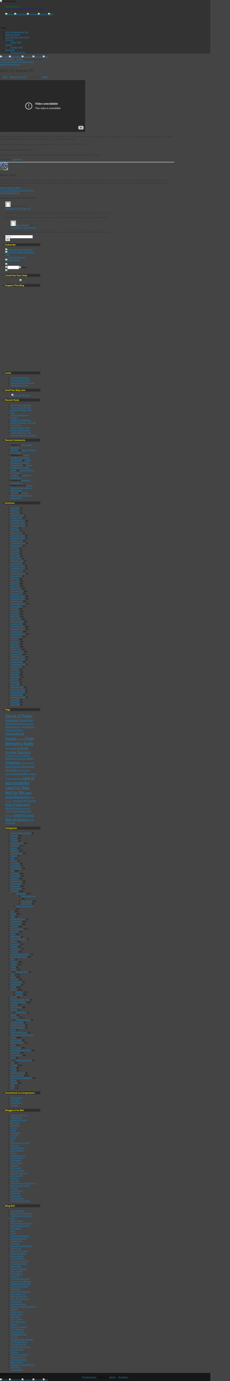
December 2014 (18, 535)
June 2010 (15, 672)
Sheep (13, 1015)
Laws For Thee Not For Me (17, 790)
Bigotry (14, 848)
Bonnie (14, 1127)
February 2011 (17, 651)
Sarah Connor (17, 1191)
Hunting (14, 946)
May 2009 (15, 682)
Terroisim (9, 816)
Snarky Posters (17, 1332)
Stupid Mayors (17, 1042)
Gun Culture (16, 924)
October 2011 (17, 631)
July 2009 (15, 679)
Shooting (18, 808)
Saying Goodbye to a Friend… (20, 456)
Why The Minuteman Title (16, 32)
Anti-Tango (15, 1100)
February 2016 (17, 515)
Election (19, 992)
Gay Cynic (15, 1145)
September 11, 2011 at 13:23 (23, 227)
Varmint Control (18, 1073)
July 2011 (15, 639)
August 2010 (16, 667)
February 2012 (17, 621)
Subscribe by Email (16, 257)
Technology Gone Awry (21, 1050)
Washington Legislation (21, 1078)
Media (13, 969)
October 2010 (17, 662)
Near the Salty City (19, 1173)
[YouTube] (43, 14)
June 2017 (15, 510)
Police (13, 987)
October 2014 (17, 540)
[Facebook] (32, 14)
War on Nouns (16, 819)
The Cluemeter (17, 1198)
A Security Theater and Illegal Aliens (17, 62)
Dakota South (16, 1241)
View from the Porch (20, 1354)
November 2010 (18, 659)
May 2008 (15, 702)
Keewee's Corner (18, 1155)
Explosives (10, 758)
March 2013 (16, 588)
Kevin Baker (16, 1160)
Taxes (13, 1045)
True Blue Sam (17, 1349)
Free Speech (16, 888)
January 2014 (16, 563)
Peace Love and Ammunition (23, 1306)
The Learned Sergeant (20, 1201)
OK (8, 240)
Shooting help (17, 1022)
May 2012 (15, 614)
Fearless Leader (24, 758)
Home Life (15, 944)
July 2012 (15, 609)
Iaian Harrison (17, 1150)
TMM (5, 77)
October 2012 (17, 601)
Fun (12, 911)
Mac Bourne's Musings (21, 1281)
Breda (13, 1233)
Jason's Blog (16, 1266)
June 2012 (15, 611)
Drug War (9, 755)
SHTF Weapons (17, 1329)
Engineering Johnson (20, 1143)
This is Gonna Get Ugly (21, 407)
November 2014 (18, 538)
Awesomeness (17, 843)
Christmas (15, 863)
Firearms (12, 762)
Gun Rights (21, 893)
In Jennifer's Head (19, 1263)
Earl (12, 1140)
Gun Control (26, 901)
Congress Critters (14, 730)
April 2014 (15, 556)
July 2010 (15, 669)
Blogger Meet (22, 972)
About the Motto (12, 34)
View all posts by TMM (11, 188)
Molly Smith (16, 1168)
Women (14, 1083)
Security (9, 808)
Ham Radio (15, 936)
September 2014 (18, 543)
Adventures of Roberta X (21, 1213)
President (18, 801)
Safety (26, 805)
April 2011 (15, 646)
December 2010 (18, 656)
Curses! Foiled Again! (20, 1236)
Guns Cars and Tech (19, 1261)
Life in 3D (15, 1276)
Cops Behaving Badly (19, 740)
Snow (13, 1030)
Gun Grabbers (17, 929)
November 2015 (18, 523)
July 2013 (15, 578)
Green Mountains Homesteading (18, 1254)
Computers (15, 866)
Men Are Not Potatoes (20, 1291)
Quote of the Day (18, 1002)
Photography (16, 982)
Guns (13, 934)
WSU (13, 1085)
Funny (13, 914)
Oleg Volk (15, 1180)
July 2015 (15, 528)
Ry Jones (14, 1105)
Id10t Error (15, 949)
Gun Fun (14, 926)
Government (16, 921)
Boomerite (29, 724)
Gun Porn (15, 931)
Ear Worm (15, 873)
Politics (14, 989)
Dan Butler (15, 1133)
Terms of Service (18, 52)
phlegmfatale (17, 465)
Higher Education (18, 939)
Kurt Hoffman (17, 1274)
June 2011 (15, 641)
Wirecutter (15, 1367)
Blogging (15, 850)
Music (13, 977)
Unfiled (19, 59)
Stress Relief (16, 1040)
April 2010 (15, 677)
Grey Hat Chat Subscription (17, 37)
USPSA (13, 1070)
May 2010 (15, 674)
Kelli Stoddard (17, 1158)
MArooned (15, 1289)
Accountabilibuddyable (21, 833)
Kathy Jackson (17, 1271)
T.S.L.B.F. (14, 1337)
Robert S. (15, 1324)
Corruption (11, 748)
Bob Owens (16, 1228)
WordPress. (123, 1377)
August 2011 (16, 636)
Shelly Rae (15, 1193)
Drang (13, 470)
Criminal (22, 748)
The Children (16, 1055)
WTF (12, 1088)
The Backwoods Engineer (22, 1339)
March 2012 (16, 619)
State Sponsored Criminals (22, 383)
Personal (14, 979)
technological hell (22, 811)
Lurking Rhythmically (20, 1279)
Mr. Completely (17, 1170)
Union (13, 1068)
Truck (13, 1057)
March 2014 (16, 558)
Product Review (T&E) (20, 999)
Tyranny (19, 815)
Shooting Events (23, 1020)
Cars (13, 858)
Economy (18, 756)
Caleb (13, 1130)
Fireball (22, 763)
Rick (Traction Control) (20, 1186)
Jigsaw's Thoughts (19, 1269)
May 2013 (15, 583)
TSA (12, 1062)
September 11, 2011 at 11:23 (18, 208)
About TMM (16, 42)
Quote (32, 801)
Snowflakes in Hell (19, 1334)
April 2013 (15, 586)
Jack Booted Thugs (19, 956)
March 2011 (16, 649)
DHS (12, 871)
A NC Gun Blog (17, 1210)
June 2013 (15, 581)
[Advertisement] (20, 329)
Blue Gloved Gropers (19, 722)
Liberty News (16, 1163)
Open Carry (26, 903)
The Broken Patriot (19, 1342)
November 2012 (18, 598)
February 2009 (17, 687)
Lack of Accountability (19, 780)
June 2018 (15, 508)
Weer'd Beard (17, 1362)
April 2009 (15, 684)
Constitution (16, 868)
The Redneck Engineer (21, 1347)
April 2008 (15, 704)
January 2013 (16, 593)
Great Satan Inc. (18, 1148)
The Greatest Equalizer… (21, 405)
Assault (14, 838)
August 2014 (16, 545)
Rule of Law (13, 805)
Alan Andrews (17, 1097)
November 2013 (18, 568)
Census (14, 861)
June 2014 (15, 550)
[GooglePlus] (20, 14)
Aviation (14, 840)
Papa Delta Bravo (18, 1304)
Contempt (20, 739)
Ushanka (14, 1352)
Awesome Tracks (16, 720)
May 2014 (15, 553)
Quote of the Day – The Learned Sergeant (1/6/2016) (23, 434)
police (24, 797)
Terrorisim (15, 1052)
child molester (27, 727)
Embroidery (21, 1012)
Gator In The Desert (19, 1251)
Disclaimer (10, 50)
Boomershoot (12, 727)
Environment (16, 883)
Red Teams (15, 1317)
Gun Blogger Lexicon (20, 378)
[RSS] (51, 14)
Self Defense (16, 1007)
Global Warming (18, 919)
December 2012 (18, 596)
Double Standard (18, 752)
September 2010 (18, 664)
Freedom (30, 763)
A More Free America (10, 64)
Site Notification (18, 1027)
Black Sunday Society (20, 1226)
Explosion (26, 756)
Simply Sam (16, 1196)
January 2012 (16, 624)
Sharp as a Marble (19, 1327)
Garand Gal (16, 1248)
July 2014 (15, 548)
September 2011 (18, 634)
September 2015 (18, 525)
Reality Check (16, 1311)
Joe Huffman (16, 1102)
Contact (8, 45)
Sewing (14, 1009)
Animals (14, 835)
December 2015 (18, 520)
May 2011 (15, 644)
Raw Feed (27, 249)
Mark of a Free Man (19, 1286)
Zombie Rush (16, 1370)
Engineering (16, 881)
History (14, 941)
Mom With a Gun (18, 1294)
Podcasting (15, 984)
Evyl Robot (15, 1243)
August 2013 (16, 576)
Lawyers (14, 962)
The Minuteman (12, 6)
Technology (16, 1047)
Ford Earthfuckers (24, 1060)
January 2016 (16, 518)
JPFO (13, 959)
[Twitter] (9, 14)
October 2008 (17, 694)
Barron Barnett (22, 225)
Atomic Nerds (17, 1221)
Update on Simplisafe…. (21, 420)
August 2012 (16, 606)
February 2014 (17, 561)
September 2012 (18, 603)
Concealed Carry (28, 896)
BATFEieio (15, 845)
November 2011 (18, 629)
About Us (9, 40)
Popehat (14, 1309)
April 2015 (15, 530)
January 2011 (16, 654)
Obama (19, 994)
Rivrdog (14, 1188)
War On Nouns (17, 1075)
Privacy (14, 997)
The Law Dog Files (19, 1344)
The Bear (15, 475)
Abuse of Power (19, 715)
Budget (14, 856)
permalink (17, 159)
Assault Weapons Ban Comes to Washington (20, 429)
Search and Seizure (24, 906)
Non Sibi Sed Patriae (20, 1299)
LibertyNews (16, 460)
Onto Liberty (16, 1301)
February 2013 (17, 591)
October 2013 (17, 571)
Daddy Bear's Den (19, 1238)
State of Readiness (19, 1032)
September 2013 (18, 573)
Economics (15, 876)
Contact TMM (16, 47)
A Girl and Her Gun (19, 1115)
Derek (13, 1138)
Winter (14, 1080)
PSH (26, 801)
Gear (13, 916)
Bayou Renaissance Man (21, 1223)
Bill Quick (15, 1122)
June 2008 (15, 699)
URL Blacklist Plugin (19, 385)
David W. (14, 1135)
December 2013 (18, 566)
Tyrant (30, 815)
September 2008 (18, 697)
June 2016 (15, 513)
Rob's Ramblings (18, 1322)
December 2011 (18, 626)
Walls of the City (18, 1357)
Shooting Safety (18, 1025)
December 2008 (18, 689)
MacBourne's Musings (20, 1284)
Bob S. (13, 1231)
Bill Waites (15, 1125)
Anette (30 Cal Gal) (19, 1120)
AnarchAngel (16, 1117)
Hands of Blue (20, 773)
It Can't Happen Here (20, 380)
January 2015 (16, 533)
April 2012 (15, 616)
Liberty (14, 964)
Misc (13, 974)
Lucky (13, 967)
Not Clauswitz (17, 1175)
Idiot (20, 778)
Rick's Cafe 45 (17, 1319)
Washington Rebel (19, 1359)
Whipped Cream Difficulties (23, 1364)
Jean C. (14, 1153)
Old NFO (14, 450)
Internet (14, 951)
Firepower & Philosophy (21, 1246)
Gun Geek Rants (18, 1258)
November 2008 (18, 692)
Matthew (15, 1165)
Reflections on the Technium (23, 1183)
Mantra (112, 1377)
